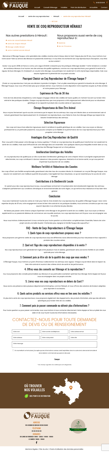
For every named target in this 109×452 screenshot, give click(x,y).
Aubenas (62, 43)
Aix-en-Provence (65, 46)
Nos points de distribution (40, 396)
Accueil (37, 7)
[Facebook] (106, 2)
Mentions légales (31, 449)
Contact (104, 7)
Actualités (94, 7)
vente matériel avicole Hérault (18, 50)
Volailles (64, 7)
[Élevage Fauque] (15, 9)
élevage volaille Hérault (16, 47)
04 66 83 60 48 (100, 2)
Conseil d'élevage (50, 7)
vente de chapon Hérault (16, 44)
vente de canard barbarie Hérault (19, 40)
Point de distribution (78, 7)
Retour (54, 21)
